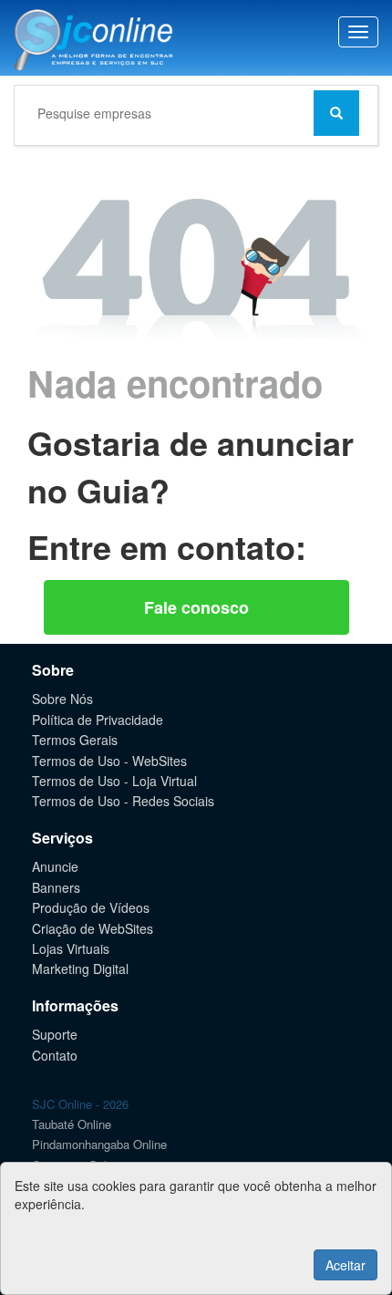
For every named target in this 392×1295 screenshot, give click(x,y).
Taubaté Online (71, 1124)
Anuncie (55, 866)
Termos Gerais (75, 739)
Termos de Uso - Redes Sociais (123, 801)
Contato (54, 1055)
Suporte (54, 1034)
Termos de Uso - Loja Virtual (114, 781)
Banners (56, 887)
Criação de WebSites (92, 928)
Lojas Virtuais (70, 948)
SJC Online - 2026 (80, 1104)
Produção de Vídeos (91, 907)
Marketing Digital (80, 968)
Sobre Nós (62, 698)
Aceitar (345, 1265)
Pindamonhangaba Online (99, 1144)
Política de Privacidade (97, 719)
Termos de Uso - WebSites (109, 760)
